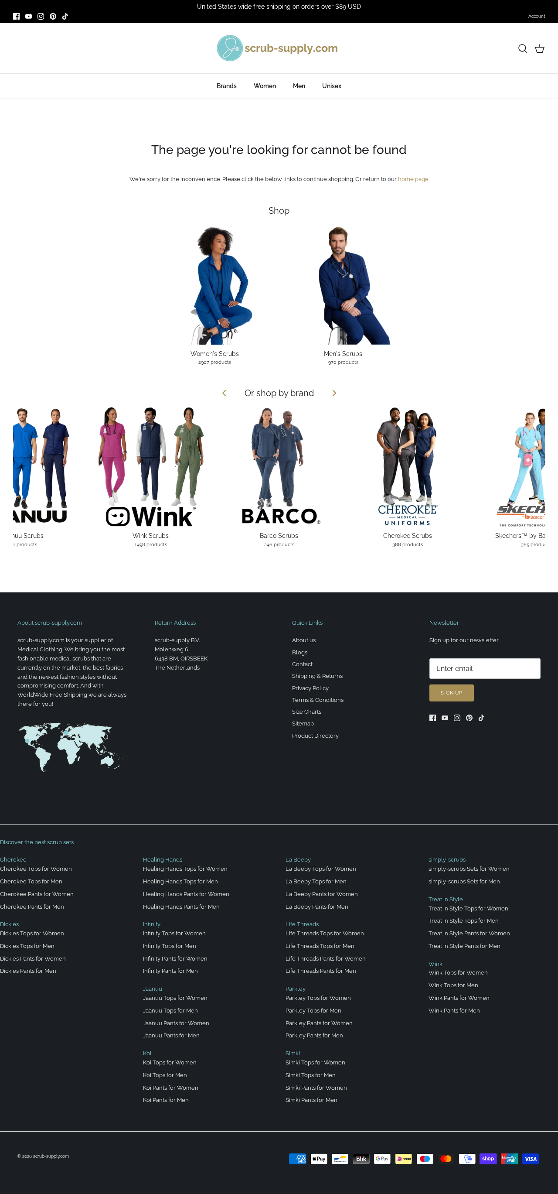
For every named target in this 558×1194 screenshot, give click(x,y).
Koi (147, 1053)
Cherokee (13, 859)
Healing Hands (162, 859)
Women (265, 85)
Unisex (331, 85)
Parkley (296, 988)
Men (299, 85)
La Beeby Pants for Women (322, 894)
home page (413, 179)
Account (536, 16)
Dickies (9, 924)
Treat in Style (446, 899)
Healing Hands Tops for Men (180, 881)
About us (304, 640)
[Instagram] (40, 16)
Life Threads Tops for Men (320, 946)
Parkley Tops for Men (313, 1010)
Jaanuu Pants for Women (176, 1023)
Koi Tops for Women (170, 1062)
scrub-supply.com (51, 1156)
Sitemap (303, 723)
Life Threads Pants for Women (326, 958)
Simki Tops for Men (311, 1075)
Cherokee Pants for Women (37, 894)
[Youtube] (28, 16)
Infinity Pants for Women (175, 958)
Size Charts (306, 711)
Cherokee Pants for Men (32, 906)
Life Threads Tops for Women (325, 933)
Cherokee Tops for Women (36, 869)
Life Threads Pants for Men (321, 971)
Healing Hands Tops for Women (185, 869)
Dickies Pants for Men (28, 971)
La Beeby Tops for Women (321, 869)
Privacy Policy (310, 688)
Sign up (452, 693)
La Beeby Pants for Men (317, 906)
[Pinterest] (53, 16)
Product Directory (315, 735)
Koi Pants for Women (170, 1088)
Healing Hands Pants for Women (186, 894)
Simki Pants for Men (311, 1100)
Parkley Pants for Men (314, 1035)
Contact (302, 664)
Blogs (299, 652)
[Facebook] (16, 16)
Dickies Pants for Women (33, 958)
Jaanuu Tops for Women (175, 998)
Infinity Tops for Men (169, 946)
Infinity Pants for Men (170, 971)
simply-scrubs (447, 859)
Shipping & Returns (317, 676)
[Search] (522, 48)
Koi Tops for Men (165, 1075)
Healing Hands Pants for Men (181, 906)
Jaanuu (152, 988)
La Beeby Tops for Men (316, 881)
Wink (435, 964)
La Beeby (298, 859)
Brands (227, 85)
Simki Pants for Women (316, 1088)
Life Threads (302, 924)
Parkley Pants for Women (319, 1023)
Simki (293, 1053)
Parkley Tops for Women (318, 998)
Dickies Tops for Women (32, 933)
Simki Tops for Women (315, 1062)
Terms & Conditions (318, 700)
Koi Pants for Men (166, 1100)
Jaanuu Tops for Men (170, 1010)
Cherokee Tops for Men (31, 881)
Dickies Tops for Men (27, 946)
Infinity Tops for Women (174, 933)
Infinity (151, 924)
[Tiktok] (65, 16)
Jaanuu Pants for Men (171, 1035)
